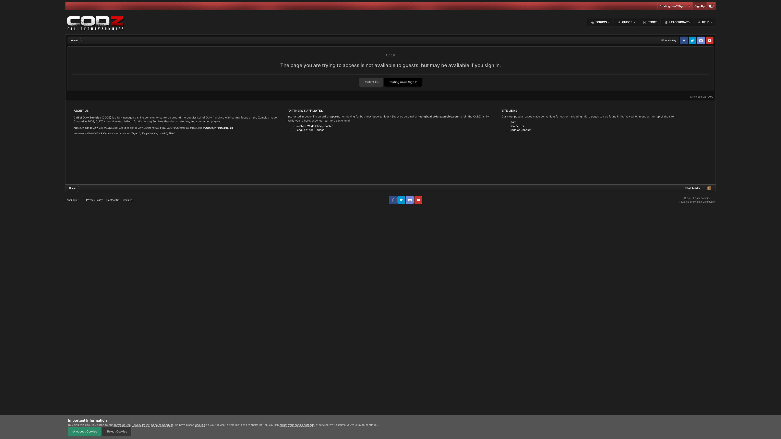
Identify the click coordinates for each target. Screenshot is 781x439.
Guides (627, 22)
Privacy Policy (94, 199)
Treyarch (135, 133)
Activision (79, 127)
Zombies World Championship (314, 126)
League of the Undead (310, 129)
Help (705, 22)
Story (652, 22)
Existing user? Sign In (674, 6)
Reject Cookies (116, 431)
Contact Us (371, 82)
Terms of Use (122, 424)
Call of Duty (91, 127)
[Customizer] (711, 6)
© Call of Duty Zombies (697, 198)
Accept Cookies (86, 431)
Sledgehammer (149, 133)
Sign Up (700, 6)
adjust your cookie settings (297, 424)
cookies (200, 424)
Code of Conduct (520, 129)
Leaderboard (679, 22)
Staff (513, 122)
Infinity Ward (168, 133)
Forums (601, 22)
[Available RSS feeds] (709, 188)
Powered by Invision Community (697, 201)
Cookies (127, 199)
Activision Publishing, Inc (219, 127)
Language (71, 199)
